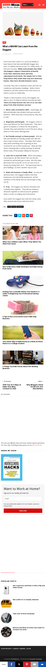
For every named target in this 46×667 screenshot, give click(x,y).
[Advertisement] (23, 436)
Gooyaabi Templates (35, 659)
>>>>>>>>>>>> (8, 573)
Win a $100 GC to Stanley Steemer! (26, 599)
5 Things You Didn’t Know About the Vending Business (20, 367)
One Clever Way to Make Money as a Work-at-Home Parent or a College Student (23, 342)
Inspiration (20, 206)
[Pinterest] (27, 664)
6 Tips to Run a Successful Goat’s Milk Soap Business (19, 318)
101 (4, 42)
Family (13, 206)
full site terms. (37, 445)
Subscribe (23, 511)
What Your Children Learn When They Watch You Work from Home (22, 243)
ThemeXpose (15, 659)
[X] (19, 664)
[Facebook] (11, 664)
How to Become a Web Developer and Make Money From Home (23, 268)
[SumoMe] (42, 664)
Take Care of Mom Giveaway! (24, 613)
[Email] (34, 664)
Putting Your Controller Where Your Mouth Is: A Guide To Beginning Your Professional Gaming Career (21, 294)
